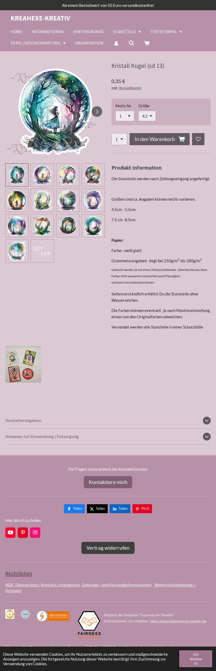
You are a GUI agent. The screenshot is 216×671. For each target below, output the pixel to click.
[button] (16, 174)
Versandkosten (130, 88)
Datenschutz (27, 585)
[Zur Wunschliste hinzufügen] (198, 139)
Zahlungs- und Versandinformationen (116, 585)
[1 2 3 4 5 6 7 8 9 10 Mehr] (119, 139)
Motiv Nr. (123, 105)
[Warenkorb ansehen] (146, 42)
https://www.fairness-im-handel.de (178, 621)
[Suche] (131, 42)
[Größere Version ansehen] (23, 364)
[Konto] (116, 42)
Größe (143, 105)
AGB (10, 585)
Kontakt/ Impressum (60, 585)
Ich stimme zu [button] (196, 658)
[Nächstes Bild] (97, 111)
